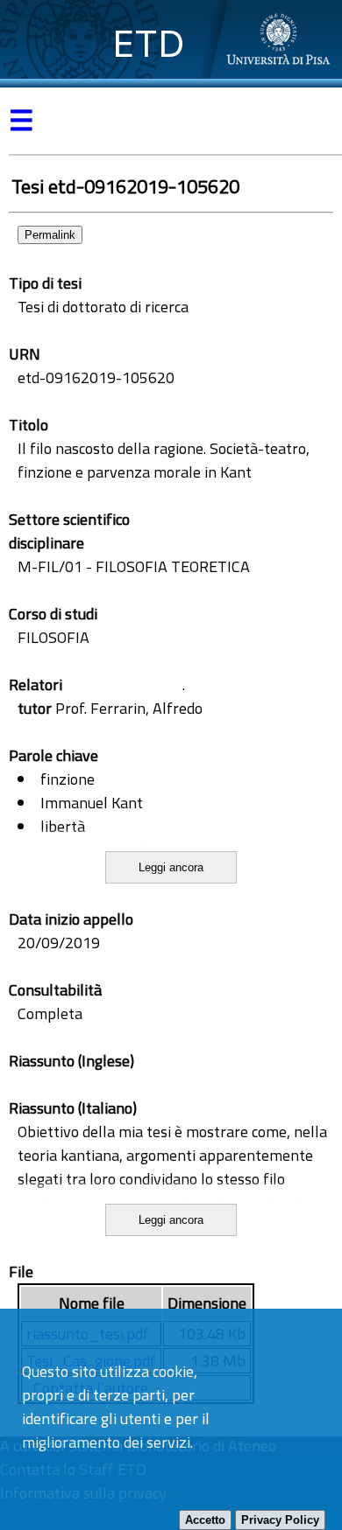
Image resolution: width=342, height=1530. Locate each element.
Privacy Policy (280, 1520)
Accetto (205, 1520)
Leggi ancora (171, 867)
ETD (148, 43)
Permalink (50, 234)
